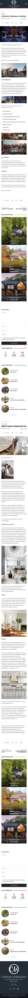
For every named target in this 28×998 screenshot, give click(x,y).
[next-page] (5, 304)
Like (5, 351)
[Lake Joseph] (14, 287)
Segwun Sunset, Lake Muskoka (18, 409)
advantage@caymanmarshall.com (14, 985)
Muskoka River (14, 271)
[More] (21, 22)
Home (2, 11)
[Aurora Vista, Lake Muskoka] (5, 399)
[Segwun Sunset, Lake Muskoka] (5, 408)
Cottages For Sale (14, 241)
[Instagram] (14, 988)
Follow (14, 351)
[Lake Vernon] (14, 231)
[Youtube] (17, 988)
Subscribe (22, 351)
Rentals (3, 14)
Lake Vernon (14, 243)
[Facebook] (10, 988)
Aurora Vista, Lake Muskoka (17, 400)
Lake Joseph (14, 299)
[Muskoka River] (14, 259)
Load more (13, 415)
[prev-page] (2, 304)
